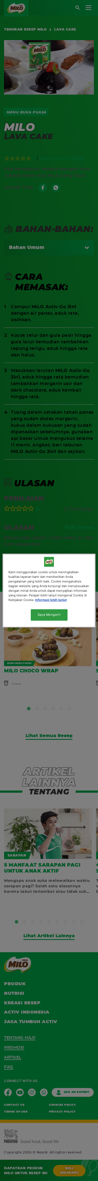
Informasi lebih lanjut (51, 600)
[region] (49, 590)
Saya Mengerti (49, 615)
